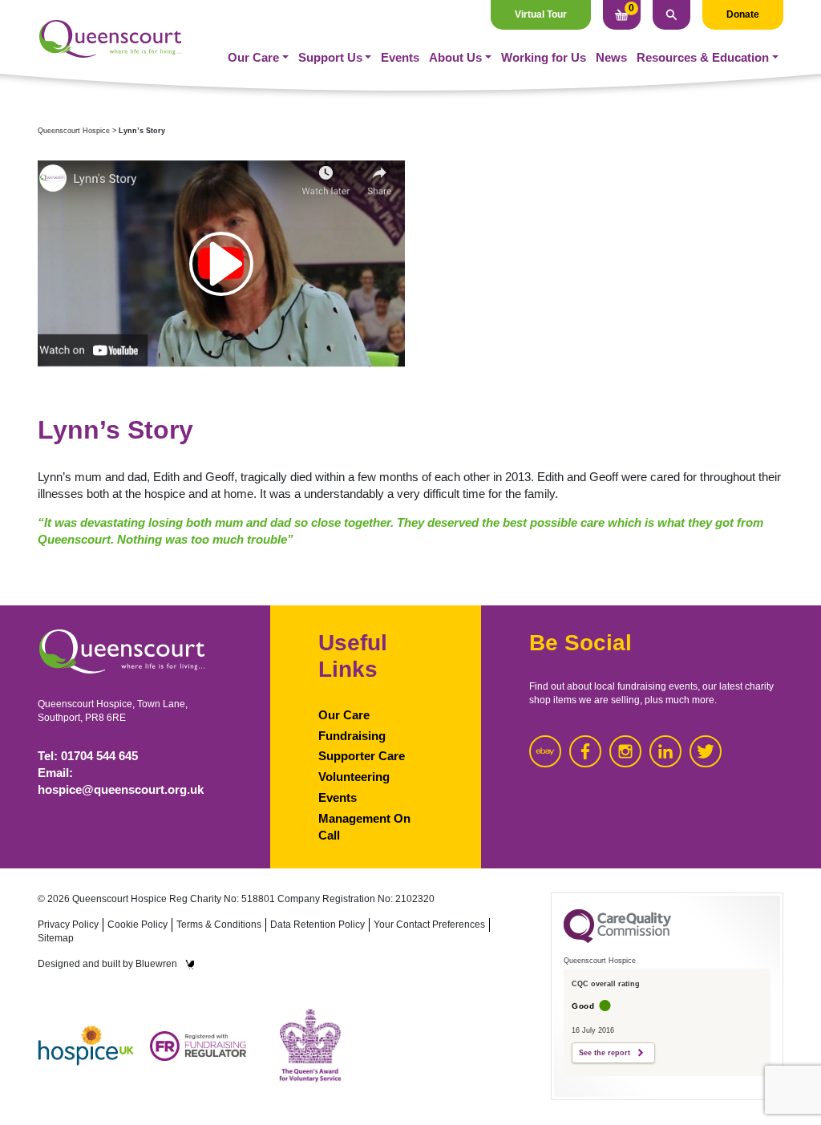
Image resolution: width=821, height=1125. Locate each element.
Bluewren (156, 963)
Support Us (330, 57)
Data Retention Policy (317, 924)
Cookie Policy (137, 924)
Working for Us (543, 57)
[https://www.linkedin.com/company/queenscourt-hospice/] (665, 751)
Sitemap (56, 938)
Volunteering (354, 777)
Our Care (253, 57)
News (611, 57)
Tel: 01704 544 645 (88, 756)
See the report (604, 1053)
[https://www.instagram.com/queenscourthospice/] (625, 751)
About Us (455, 57)
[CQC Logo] (617, 939)
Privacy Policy (68, 924)
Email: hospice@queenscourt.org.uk (121, 781)
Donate (742, 14)
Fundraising (352, 736)
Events (400, 57)
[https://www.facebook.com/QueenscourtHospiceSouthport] (585, 751)
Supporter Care (361, 756)
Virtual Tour (541, 14)
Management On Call (364, 827)
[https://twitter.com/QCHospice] (706, 751)
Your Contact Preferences (429, 924)
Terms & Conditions (218, 924)
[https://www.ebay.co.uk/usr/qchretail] (545, 751)
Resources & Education (703, 57)
